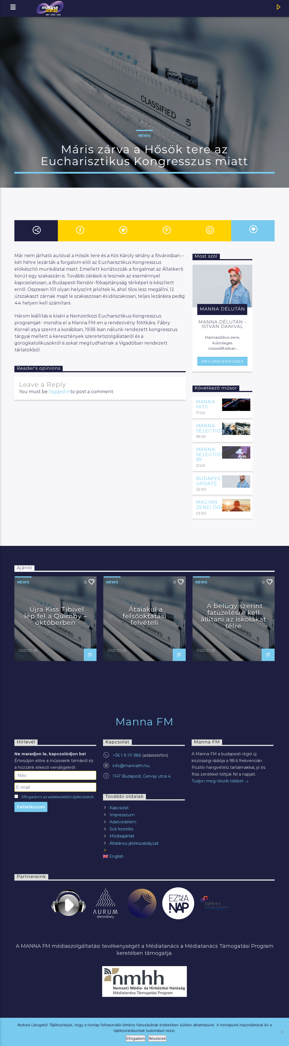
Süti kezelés (121, 828)
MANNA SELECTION (210, 428)
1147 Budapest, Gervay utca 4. (142, 776)
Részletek (157, 1038)
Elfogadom (135, 1038)
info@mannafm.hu (131, 765)
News (144, 135)
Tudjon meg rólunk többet (218, 781)
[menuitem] (144, 856)
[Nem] (282, 1032)
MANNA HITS (205, 404)
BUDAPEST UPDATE (210, 481)
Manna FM (144, 721)
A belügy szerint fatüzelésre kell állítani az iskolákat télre (233, 616)
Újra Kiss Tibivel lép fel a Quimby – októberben (55, 616)
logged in (59, 391)
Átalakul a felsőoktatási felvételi (144, 616)
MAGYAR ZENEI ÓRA (210, 505)
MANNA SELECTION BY (210, 454)
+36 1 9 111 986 (127, 755)
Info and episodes (222, 361)
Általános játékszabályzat (134, 843)
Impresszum (122, 814)
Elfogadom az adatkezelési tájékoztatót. (58, 797)
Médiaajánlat (122, 836)
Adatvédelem (123, 821)
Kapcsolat (119, 807)
